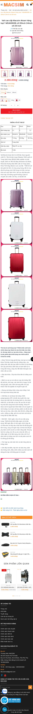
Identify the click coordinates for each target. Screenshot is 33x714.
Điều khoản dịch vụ (7, 641)
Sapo (20, 712)
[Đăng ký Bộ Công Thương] (11, 700)
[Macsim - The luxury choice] (13, 4)
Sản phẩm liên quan (16, 563)
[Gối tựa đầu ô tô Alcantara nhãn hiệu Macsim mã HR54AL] (5, 534)
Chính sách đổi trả (6, 634)
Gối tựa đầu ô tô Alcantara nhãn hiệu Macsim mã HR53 (20, 524)
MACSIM (12, 522)
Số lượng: (4, 105)
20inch (3, 92)
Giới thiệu (3, 611)
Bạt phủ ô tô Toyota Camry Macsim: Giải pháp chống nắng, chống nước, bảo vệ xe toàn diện (20, 543)
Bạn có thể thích (9, 517)
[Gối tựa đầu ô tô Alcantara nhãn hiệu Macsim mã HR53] (5, 524)
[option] (16, 52)
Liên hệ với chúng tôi (7, 616)
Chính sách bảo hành (7, 636)
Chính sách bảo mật (7, 639)
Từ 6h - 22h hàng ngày (8, 667)
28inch (14, 92)
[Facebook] (2, 675)
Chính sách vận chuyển (8, 628)
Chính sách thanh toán (7, 631)
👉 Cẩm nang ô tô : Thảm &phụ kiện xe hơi (14, 510)
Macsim (8, 585)
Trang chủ (4, 609)
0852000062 (20, 667)
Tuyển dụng (4, 614)
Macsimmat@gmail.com (8, 671)
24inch (9, 92)
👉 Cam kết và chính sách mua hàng (12, 508)
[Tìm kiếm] (27, 4)
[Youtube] (5, 675)
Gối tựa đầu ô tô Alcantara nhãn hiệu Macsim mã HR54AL (20, 534)
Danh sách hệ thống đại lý (9, 619)
